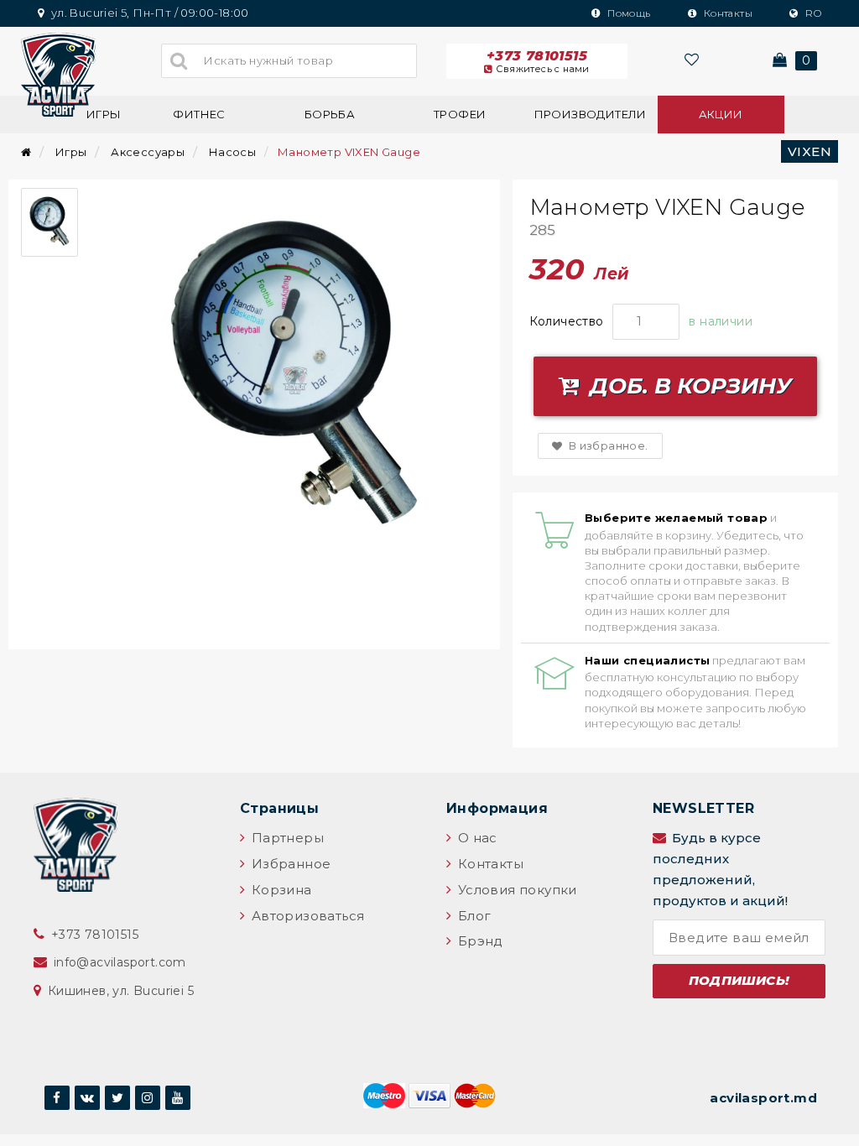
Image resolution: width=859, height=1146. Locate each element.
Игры (104, 114)
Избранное (289, 864)
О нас (475, 838)
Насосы (232, 152)
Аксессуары (148, 152)
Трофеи (460, 114)
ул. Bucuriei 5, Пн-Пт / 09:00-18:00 (148, 12)
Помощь (628, 13)
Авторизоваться (305, 916)
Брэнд (478, 941)
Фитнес (199, 114)
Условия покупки (515, 890)
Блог (472, 916)
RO (812, 13)
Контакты (726, 13)
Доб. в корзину (688, 385)
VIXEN (809, 151)
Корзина (279, 890)
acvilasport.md (763, 1098)
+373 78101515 (538, 61)
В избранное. (606, 445)
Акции (721, 114)
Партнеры (285, 838)
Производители (590, 114)
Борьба (330, 114)
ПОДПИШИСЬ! (739, 980)
